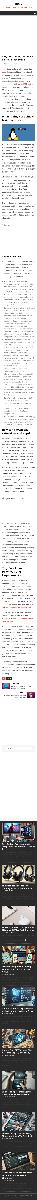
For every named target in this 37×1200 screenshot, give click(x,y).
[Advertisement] (18, 34)
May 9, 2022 (7, 63)
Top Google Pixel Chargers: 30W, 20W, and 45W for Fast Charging (18, 928)
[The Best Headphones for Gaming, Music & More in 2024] (18, 882)
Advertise (18, 1198)
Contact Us (29, 1196)
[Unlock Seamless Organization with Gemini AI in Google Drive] (18, 1005)
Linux (4, 72)
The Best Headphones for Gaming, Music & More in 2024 (17, 887)
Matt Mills (15, 63)
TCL (18, 262)
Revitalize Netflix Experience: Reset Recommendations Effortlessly (17, 1175)
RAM (18, 84)
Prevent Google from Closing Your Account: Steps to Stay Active (16, 969)
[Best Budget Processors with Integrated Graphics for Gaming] (18, 841)
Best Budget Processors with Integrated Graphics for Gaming (18, 845)
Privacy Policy (21, 1196)
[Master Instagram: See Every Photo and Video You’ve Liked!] (18, 1130)
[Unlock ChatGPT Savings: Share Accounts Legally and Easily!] (18, 1047)
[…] (25, 940)
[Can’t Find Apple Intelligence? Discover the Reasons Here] (18, 1088)
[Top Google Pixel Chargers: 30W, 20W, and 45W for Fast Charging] (18, 924)
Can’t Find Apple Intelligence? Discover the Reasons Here (17, 1093)
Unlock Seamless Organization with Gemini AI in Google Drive (17, 1009)
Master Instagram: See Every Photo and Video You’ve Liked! (17, 1134)
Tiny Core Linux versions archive (18, 607)
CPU (25, 84)
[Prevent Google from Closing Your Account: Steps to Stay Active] (18, 963)
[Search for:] (18, 748)
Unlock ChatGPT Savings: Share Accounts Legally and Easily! (18, 1051)
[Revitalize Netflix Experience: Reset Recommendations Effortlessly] (18, 1169)
